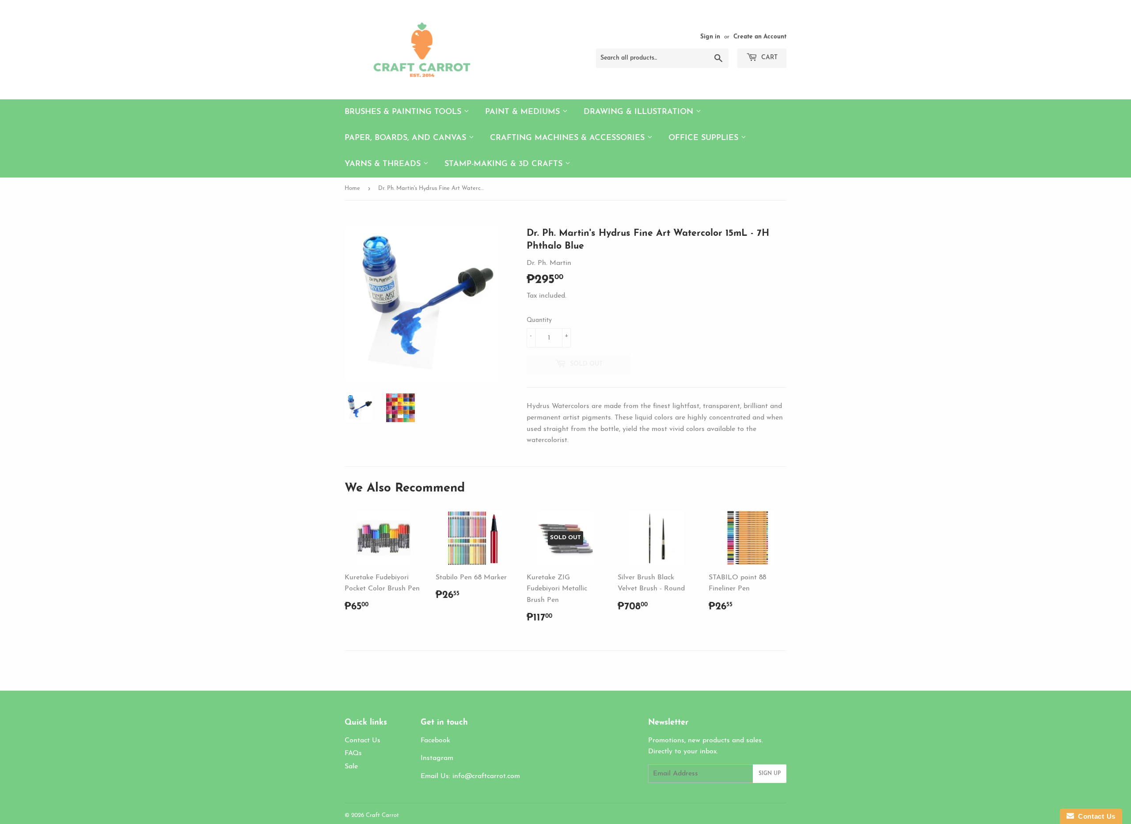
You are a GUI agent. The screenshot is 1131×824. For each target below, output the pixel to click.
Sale (351, 766)
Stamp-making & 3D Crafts (504, 164)
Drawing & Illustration (640, 112)
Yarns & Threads (384, 164)
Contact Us (362, 740)
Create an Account (759, 37)
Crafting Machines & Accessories (568, 138)
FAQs (353, 753)
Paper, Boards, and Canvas (407, 138)
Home (352, 188)
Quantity (539, 320)
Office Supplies (704, 138)
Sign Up (770, 773)
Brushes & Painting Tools (404, 112)
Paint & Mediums (523, 112)
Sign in (710, 37)
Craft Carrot (382, 815)
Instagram (437, 758)
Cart (768, 57)
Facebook (435, 740)
